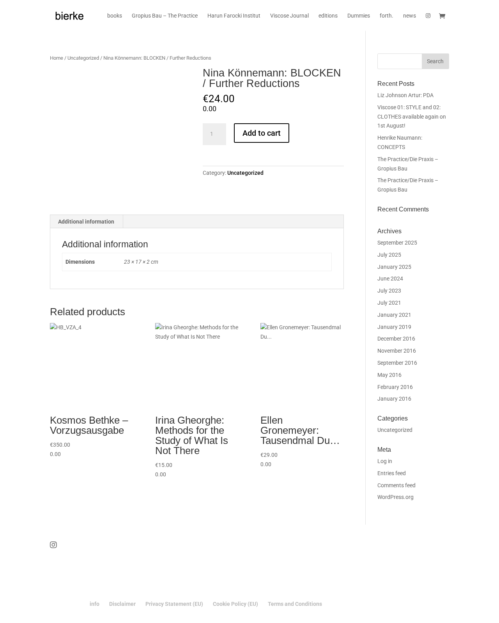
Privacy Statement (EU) (174, 604)
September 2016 (397, 363)
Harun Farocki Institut (233, 16)
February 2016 (395, 387)
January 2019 (394, 327)
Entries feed (391, 473)
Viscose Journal (289, 16)
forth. (386, 16)
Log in (384, 461)
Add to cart (261, 133)
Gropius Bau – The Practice (165, 16)
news (409, 16)
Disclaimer (122, 604)
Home (56, 58)
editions (328, 16)
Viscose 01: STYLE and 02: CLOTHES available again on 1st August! (411, 116)
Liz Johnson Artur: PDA (405, 95)
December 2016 (396, 338)
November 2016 (396, 351)
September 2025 (397, 243)
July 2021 (389, 303)
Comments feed (396, 485)
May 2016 (389, 375)
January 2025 (394, 267)
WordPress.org (395, 497)
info (94, 604)
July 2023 (389, 291)
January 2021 (394, 315)
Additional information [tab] (86, 221)
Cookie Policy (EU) (235, 604)
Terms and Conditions (295, 604)
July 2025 (389, 255)
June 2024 (390, 278)
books (114, 16)
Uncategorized (83, 58)
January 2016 (394, 399)
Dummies (358, 16)
